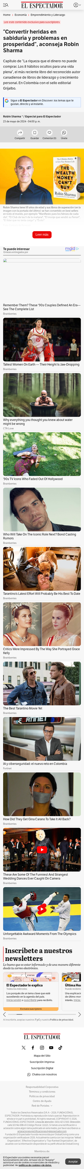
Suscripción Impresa (42, 1062)
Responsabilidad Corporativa (42, 1087)
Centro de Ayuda (42, 1101)
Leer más (42, 234)
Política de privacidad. (62, 1019)
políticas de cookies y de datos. (35, 1165)
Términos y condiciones (42, 1091)
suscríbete (30, 1000)
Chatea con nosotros (44, 1074)
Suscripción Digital (42, 1068)
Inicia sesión (13, 1000)
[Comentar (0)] (49, 133)
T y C (37, 1019)
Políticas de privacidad (42, 1096)
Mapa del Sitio (42, 1055)
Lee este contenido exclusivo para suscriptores (32, 22)
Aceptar (73, 1161)
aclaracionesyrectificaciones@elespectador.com (42, 1131)
